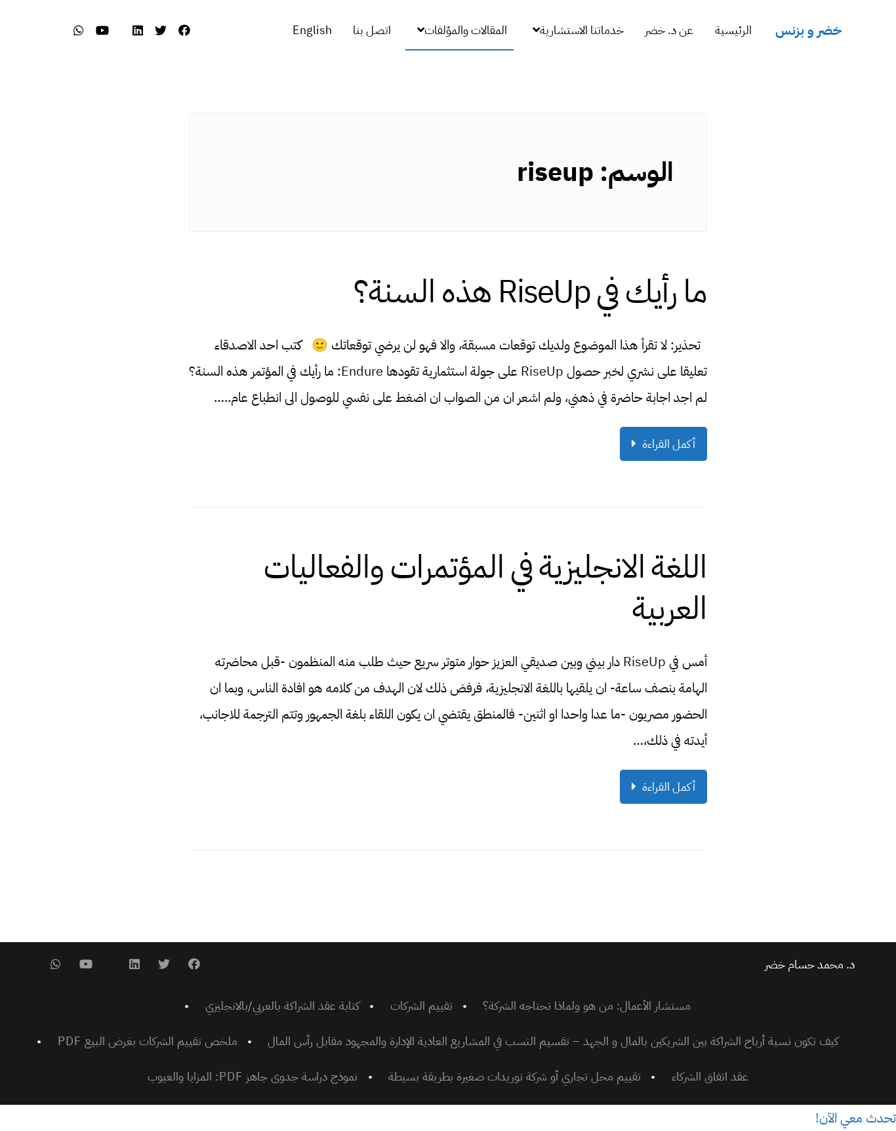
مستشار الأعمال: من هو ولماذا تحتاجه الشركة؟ (587, 1005)
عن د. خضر (669, 30)
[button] (855, 1118)
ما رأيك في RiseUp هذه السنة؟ (530, 291)
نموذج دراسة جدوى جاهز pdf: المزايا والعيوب (252, 1076)
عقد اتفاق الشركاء (710, 1076)
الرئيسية (733, 30)
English (312, 30)
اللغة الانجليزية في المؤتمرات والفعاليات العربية (485, 587)
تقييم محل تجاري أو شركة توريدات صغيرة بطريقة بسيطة (514, 1076)
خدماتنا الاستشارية (582, 30)
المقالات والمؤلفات (465, 30)
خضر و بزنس (808, 30)
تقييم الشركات (421, 1005)
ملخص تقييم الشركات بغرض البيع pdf (147, 1041)
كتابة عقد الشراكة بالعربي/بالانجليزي (282, 1005)
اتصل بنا (372, 30)
